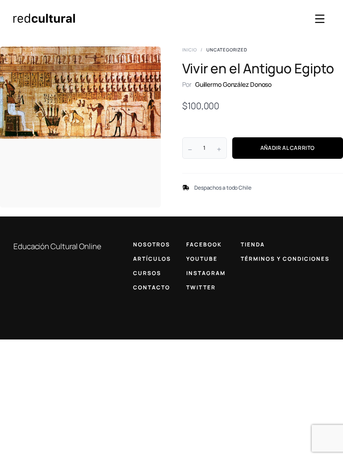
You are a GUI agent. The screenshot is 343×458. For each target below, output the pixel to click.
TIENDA (253, 244)
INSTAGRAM (206, 273)
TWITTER (201, 287)
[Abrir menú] (320, 19)
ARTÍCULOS (152, 259)
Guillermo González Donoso (233, 84)
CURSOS (147, 273)
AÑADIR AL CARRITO (287, 148)
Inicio (189, 50)
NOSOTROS (151, 244)
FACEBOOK (204, 244)
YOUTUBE (202, 259)
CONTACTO (151, 287)
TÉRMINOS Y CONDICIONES (285, 259)
